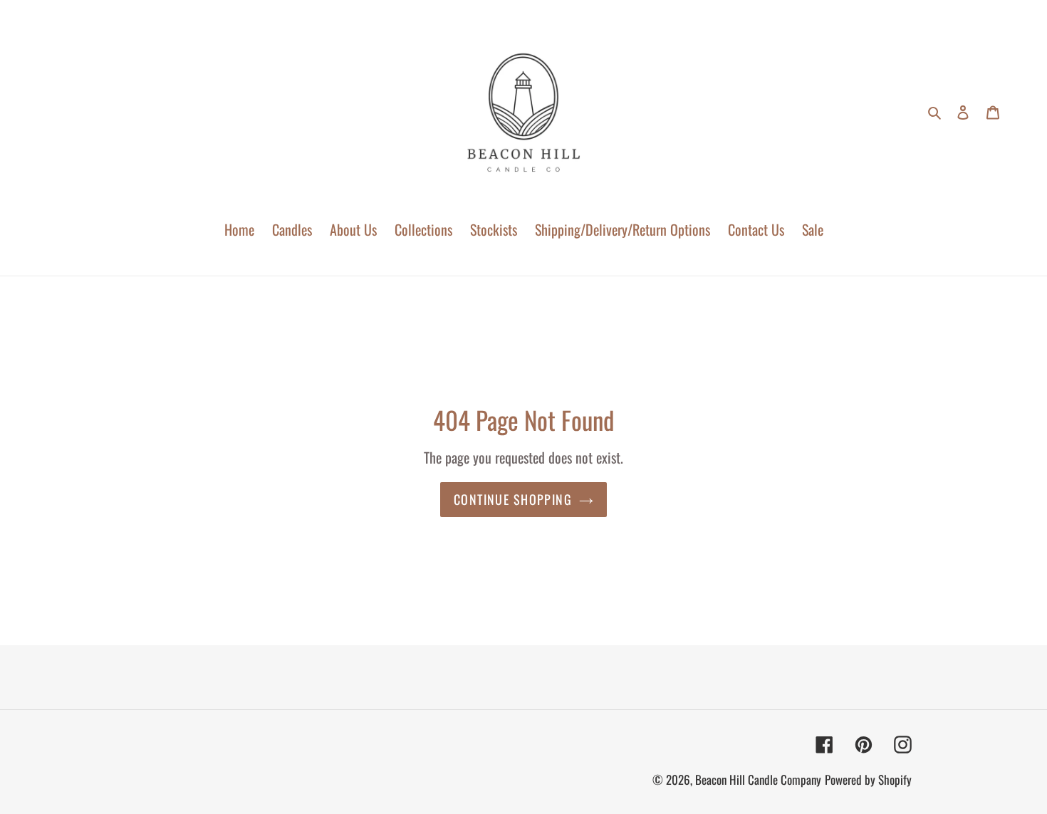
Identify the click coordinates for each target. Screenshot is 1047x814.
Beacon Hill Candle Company (758, 779)
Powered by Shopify (868, 779)
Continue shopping (513, 499)
